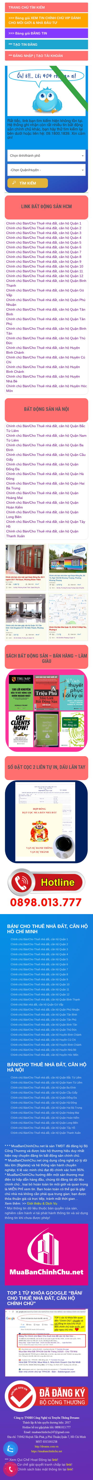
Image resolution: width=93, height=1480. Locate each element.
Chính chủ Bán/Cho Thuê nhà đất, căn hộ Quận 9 (43, 261)
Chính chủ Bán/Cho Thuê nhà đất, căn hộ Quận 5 (43, 242)
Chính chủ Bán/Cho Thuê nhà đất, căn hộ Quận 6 (43, 247)
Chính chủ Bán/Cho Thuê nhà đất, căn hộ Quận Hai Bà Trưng (46, 1107)
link (54, 1460)
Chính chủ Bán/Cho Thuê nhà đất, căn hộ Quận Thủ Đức (44, 1029)
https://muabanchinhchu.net (46, 1451)
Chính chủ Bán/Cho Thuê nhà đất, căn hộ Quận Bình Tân (44, 1024)
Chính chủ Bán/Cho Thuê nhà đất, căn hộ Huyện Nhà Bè (43, 1049)
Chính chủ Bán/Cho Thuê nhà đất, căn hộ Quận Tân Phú (43, 1019)
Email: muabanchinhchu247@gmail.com (46, 1432)
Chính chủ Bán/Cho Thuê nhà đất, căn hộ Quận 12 (44, 276)
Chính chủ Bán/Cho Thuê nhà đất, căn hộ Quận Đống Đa (44, 1097)
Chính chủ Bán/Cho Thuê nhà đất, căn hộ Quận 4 (43, 238)
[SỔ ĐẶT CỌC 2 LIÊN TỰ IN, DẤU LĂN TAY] (46, 822)
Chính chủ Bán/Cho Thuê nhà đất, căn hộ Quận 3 (43, 233)
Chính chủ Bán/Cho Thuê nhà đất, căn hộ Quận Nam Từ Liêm (46, 1082)
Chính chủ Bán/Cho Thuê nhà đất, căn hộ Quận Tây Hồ (43, 1127)
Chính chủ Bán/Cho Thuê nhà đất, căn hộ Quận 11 (44, 271)
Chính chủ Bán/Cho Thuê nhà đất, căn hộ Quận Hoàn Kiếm (45, 1117)
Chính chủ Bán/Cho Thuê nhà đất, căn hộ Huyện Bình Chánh (46, 1034)
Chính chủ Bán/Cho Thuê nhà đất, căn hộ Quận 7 (43, 252)
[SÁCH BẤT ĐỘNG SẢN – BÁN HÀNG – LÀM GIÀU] (46, 710)
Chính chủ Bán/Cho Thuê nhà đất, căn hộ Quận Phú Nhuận (45, 1009)
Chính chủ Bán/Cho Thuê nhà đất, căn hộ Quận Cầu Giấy (44, 1092)
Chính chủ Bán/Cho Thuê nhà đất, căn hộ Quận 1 (43, 223)
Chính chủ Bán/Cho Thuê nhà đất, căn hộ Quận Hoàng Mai (45, 1112)
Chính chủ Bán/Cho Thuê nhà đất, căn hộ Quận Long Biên (44, 1122)
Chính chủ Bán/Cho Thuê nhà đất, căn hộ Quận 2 (43, 228)
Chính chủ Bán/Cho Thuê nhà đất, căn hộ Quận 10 (44, 266)
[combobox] (46, 154)
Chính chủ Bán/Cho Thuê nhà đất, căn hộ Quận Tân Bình (44, 1014)
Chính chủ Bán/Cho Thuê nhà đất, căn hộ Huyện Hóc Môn (44, 1054)
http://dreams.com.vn (46, 1446)
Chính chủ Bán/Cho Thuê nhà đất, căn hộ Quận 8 (43, 257)
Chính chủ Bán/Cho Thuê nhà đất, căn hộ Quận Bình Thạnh (45, 999)
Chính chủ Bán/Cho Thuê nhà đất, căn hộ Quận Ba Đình (43, 1087)
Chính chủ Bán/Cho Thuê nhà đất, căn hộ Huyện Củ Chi (43, 1039)
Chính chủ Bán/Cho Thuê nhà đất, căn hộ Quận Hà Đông (44, 1102)
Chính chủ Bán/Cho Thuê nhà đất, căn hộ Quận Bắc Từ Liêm (46, 1077)
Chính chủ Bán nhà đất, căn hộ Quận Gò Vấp (37, 1004)
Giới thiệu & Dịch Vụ (42, 1203)
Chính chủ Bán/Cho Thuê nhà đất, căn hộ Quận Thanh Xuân (46, 1132)
